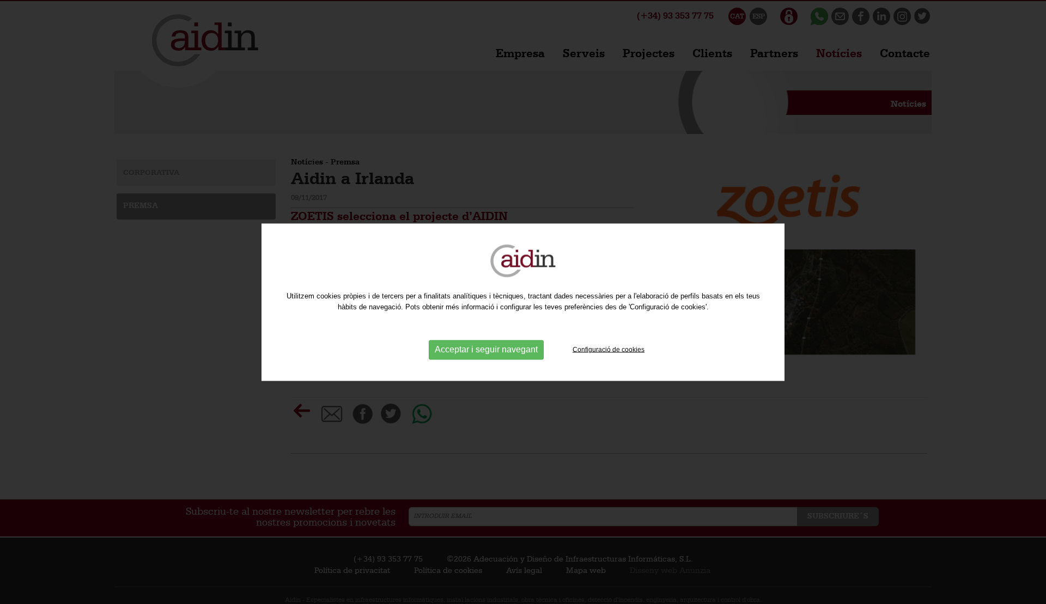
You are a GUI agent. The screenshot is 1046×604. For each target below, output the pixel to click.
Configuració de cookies (608, 349)
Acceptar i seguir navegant (486, 350)
